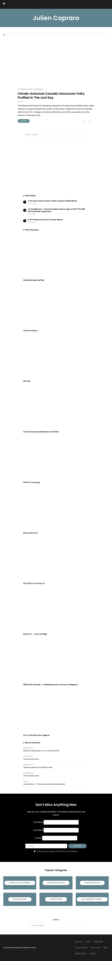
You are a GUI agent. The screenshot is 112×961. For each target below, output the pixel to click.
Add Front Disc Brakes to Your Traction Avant (41, 751)
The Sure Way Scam (31, 759)
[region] (56, 166)
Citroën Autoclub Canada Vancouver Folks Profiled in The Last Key (51, 96)
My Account (95, 948)
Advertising (98, 942)
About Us (78, 942)
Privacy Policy (81, 954)
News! (88, 942)
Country (38, 838)
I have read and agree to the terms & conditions (57, 851)
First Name (38, 822)
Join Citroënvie (81, 948)
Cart (105, 948)
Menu (106, 4)
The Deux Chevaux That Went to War (37, 767)
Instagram (58, 947)
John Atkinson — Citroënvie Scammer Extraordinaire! (44, 784)
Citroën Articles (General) (30, 89)
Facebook (53, 947)
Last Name (38, 830)
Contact (93, 954)
